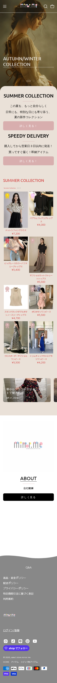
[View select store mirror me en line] (20, 641)
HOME (6, 661)
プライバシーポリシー (16, 588)
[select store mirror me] (28, 6)
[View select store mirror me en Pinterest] (27, 641)
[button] (45, 6)
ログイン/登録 (11, 630)
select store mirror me (20, 657)
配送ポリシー (11, 583)
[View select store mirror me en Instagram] (5, 641)
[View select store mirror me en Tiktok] (13, 641)
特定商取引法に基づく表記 (18, 593)
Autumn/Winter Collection (22, 61)
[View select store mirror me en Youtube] (34, 641)
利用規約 (8, 599)
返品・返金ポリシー (14, 578)
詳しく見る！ (29, 125)
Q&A (29, 567)
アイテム (15, 661)
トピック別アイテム (29, 661)
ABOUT (28, 478)
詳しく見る (28, 497)
